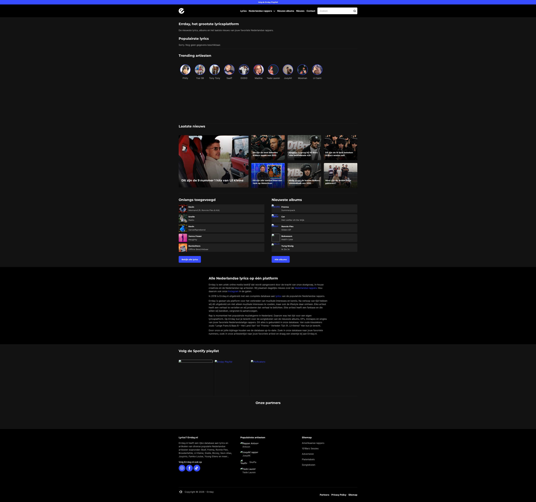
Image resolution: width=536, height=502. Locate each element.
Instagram (233, 291)
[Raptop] (313, 413)
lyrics (278, 296)
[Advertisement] (268, 102)
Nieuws (300, 10)
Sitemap (352, 494)
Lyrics (243, 10)
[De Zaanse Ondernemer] (253, 413)
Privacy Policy (338, 494)
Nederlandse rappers (260, 10)
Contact (311, 10)
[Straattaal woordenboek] (222, 413)
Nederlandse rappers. (306, 288)
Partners (324, 494)
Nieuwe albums (285, 10)
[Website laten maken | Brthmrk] (283, 413)
